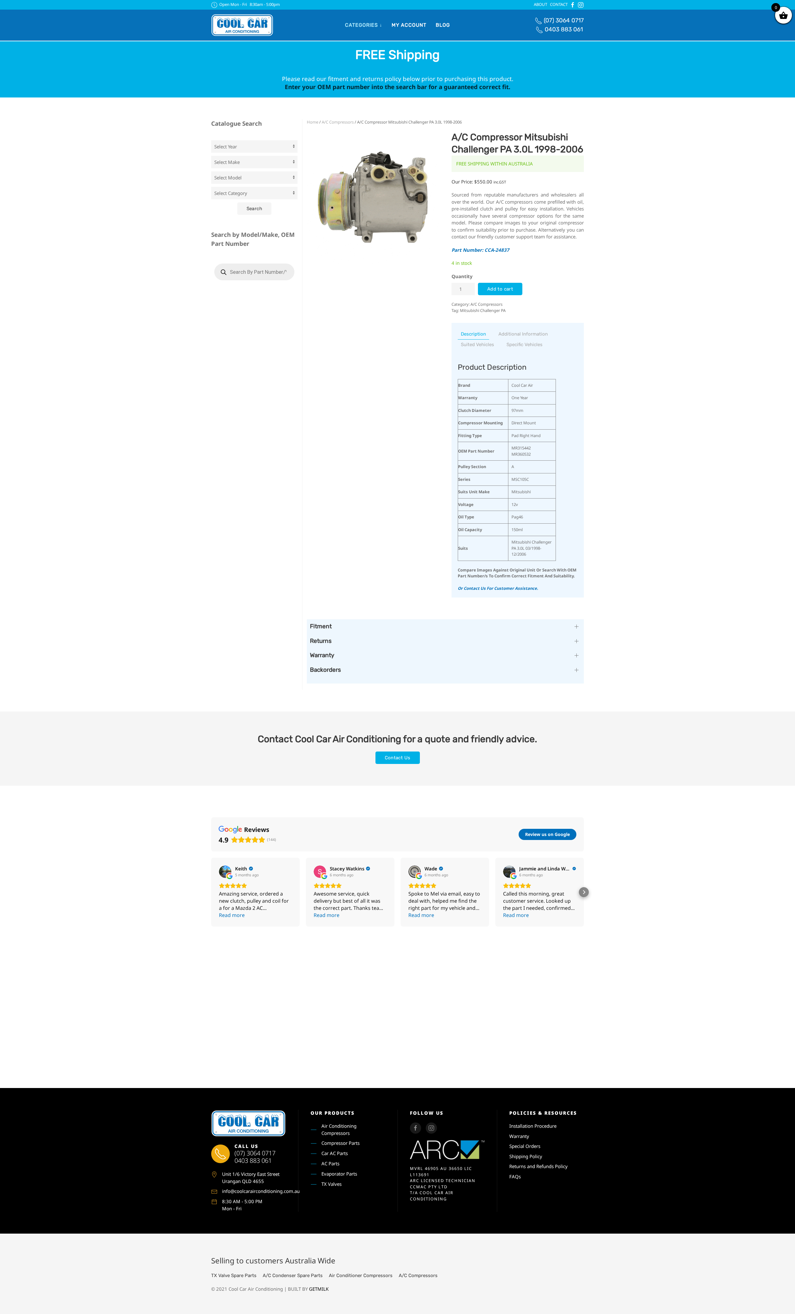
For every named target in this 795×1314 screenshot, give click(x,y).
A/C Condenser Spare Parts (293, 1275)
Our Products (333, 1113)
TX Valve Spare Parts (234, 1275)
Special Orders (524, 1146)
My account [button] (409, 25)
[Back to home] (242, 25)
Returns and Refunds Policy (538, 1166)
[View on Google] (225, 871)
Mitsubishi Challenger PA (483, 310)
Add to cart (500, 289)
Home (312, 122)
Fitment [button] (321, 626)
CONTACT (559, 4)
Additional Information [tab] (523, 334)
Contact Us (398, 758)
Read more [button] (232, 915)
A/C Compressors (338, 122)
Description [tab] (473, 334)
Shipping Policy (525, 1156)
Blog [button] (443, 25)
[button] (211, 892)
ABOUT (540, 4)
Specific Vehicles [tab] (525, 344)
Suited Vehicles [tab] (477, 344)
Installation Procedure (532, 1126)
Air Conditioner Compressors (361, 1275)
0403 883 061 (564, 29)
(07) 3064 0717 (564, 20)
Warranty (519, 1136)
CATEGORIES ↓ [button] (363, 25)
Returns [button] (321, 640)
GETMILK (319, 1289)
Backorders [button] (325, 669)
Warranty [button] (322, 655)
